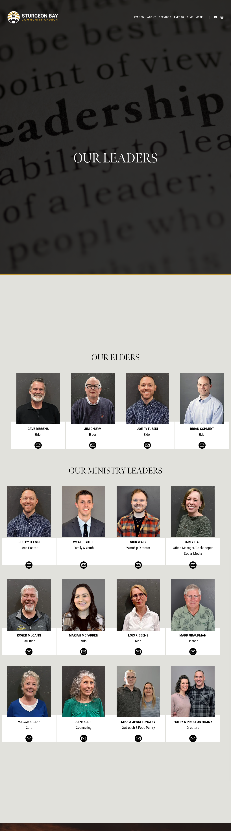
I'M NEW (139, 17)
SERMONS (165, 17)
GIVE (190, 17)
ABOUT (151, 17)
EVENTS (179, 17)
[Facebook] (209, 17)
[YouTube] (215, 17)
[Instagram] (222, 17)
